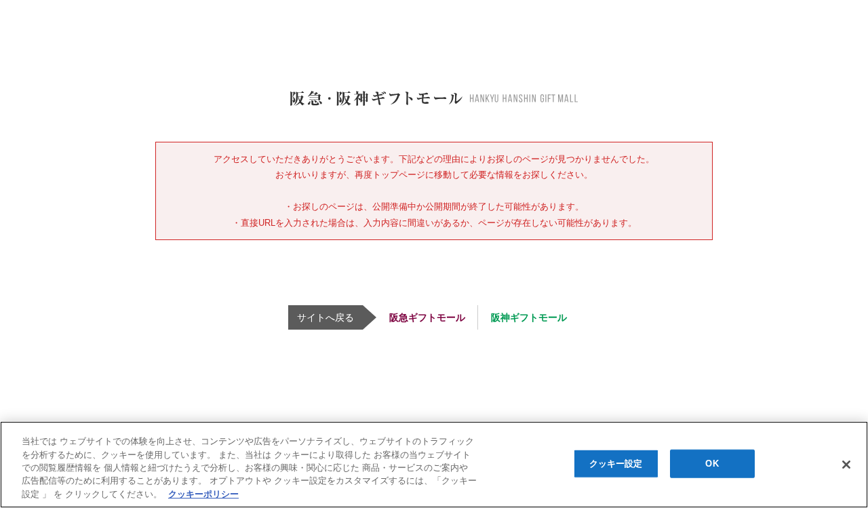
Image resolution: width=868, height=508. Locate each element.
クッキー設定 (616, 463)
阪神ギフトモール (529, 317)
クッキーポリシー (203, 494)
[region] (434, 464)
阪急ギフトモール (427, 317)
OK (711, 463)
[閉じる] (846, 465)
